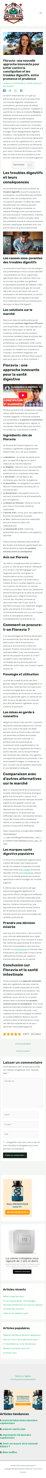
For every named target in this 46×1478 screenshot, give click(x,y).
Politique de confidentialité (23, 1379)
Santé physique (34, 83)
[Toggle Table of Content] (28, 165)
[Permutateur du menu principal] (40, 13)
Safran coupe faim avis (13, 1296)
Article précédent (23, 1044)
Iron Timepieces (26, 873)
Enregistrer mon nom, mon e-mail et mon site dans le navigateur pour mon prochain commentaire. (21, 1145)
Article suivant (23, 1051)
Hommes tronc (10, 1353)
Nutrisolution (20, 949)
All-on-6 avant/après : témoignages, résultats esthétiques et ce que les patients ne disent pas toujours (23, 1305)
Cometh (26, 870)
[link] (18, 1422)
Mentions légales (23, 1376)
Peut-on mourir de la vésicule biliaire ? (21, 1339)
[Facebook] (4, 90)
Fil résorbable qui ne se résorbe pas (19, 1344)
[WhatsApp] (15, 90)
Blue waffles (10, 1452)
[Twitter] (10, 90)
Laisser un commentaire (14, 83)
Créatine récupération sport (15, 1313)
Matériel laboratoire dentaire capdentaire (22, 1335)
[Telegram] (21, 90)
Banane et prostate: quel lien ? (17, 1348)
